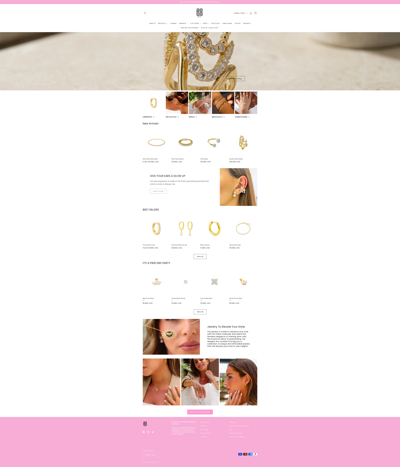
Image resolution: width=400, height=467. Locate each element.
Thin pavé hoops (149, 245)
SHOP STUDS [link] (158, 191)
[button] (145, 13)
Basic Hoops (205, 245)
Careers (203, 437)
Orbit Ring (204, 159)
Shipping (232, 422)
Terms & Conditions (237, 437)
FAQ (230, 430)
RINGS (192, 117)
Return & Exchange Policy (239, 426)
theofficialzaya (153, 462)
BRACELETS (217, 117)
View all (200, 256)
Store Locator (205, 433)
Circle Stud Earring (178, 298)
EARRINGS (147, 117)
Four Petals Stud (206, 298)
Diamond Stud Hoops (179, 245)
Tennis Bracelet (235, 245)
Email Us (203, 426)
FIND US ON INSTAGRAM (200, 412)
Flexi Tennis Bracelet (150, 159)
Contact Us (204, 422)
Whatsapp (204, 430)
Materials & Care (235, 433)
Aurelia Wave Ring (234, 79)
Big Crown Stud (148, 298)
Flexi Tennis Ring (177, 159)
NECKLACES (171, 117)
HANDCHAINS (241, 117)
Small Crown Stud (235, 298)
